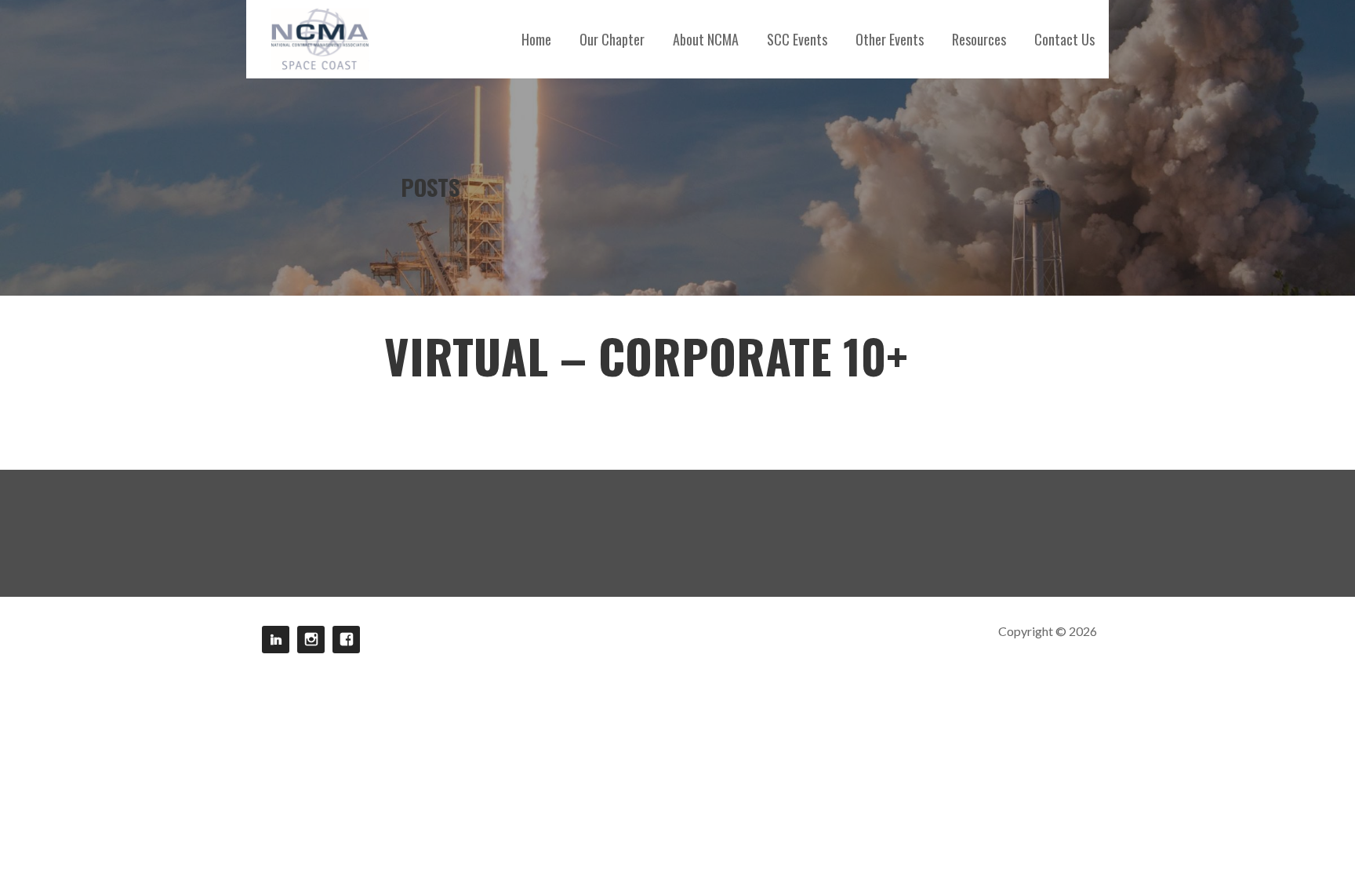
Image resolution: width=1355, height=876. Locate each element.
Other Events (890, 39)
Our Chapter (612, 39)
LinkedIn (275, 639)
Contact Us (1064, 39)
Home (536, 39)
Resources (979, 39)
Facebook (346, 639)
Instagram (311, 639)
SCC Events (797, 39)
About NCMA (706, 39)
